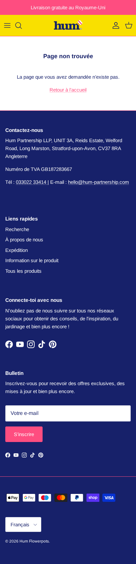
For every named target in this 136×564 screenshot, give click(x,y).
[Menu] (7, 25)
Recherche (17, 229)
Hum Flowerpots (34, 541)
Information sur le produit (31, 260)
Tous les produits (23, 271)
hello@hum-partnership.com (98, 182)
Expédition (16, 250)
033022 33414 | (32, 182)
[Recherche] (22, 25)
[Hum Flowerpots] (68, 25)
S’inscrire (24, 434)
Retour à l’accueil (68, 90)
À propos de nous (24, 239)
